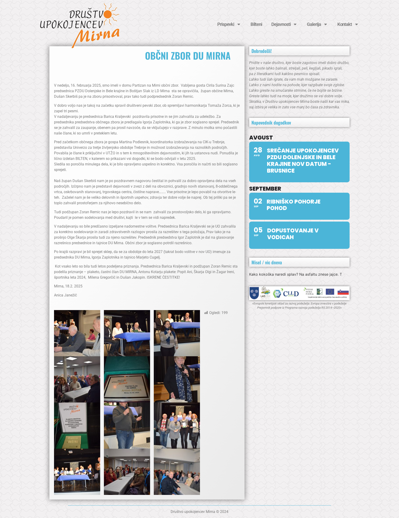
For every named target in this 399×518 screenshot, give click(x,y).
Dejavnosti (280, 24)
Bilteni (256, 24)
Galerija (314, 24)
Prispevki (225, 24)
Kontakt (344, 24)
